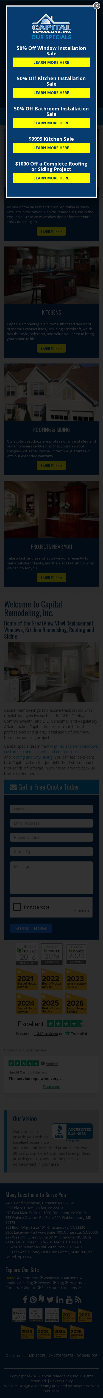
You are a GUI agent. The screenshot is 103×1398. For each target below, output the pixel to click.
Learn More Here (51, 62)
